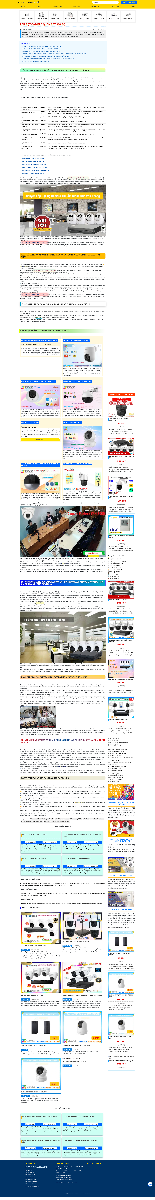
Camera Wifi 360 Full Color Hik (115, 777)
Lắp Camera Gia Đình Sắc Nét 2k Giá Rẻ (33, 945)
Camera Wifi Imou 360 (63, 893)
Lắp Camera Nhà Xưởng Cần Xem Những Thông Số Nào (41, 1141)
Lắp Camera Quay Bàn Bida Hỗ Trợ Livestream (39, 1116)
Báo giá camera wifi (32, 885)
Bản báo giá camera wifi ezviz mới (46, 885)
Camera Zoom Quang (114, 571)
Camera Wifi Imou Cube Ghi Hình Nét (117, 753)
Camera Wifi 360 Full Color (27, 893)
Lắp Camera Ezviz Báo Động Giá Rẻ (117, 766)
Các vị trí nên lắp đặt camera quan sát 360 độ (35, 61)
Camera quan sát (29, 1172)
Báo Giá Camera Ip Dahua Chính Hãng (31, 821)
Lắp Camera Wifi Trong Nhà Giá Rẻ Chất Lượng (46, 893)
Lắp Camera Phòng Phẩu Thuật (115, 746)
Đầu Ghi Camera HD (113, 576)
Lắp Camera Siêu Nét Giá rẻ (27, 903)
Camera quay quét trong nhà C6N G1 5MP (76, 1045)
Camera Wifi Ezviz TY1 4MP (29, 422)
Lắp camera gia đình (30, 1179)
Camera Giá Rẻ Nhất (113, 744)
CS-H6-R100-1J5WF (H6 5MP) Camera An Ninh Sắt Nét (38, 381)
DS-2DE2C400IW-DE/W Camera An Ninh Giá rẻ (77, 464)
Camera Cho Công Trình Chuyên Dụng (117, 749)
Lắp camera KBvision (115, 560)
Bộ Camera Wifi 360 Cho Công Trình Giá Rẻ (76, 942)
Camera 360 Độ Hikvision (114, 781)
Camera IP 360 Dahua (113, 772)
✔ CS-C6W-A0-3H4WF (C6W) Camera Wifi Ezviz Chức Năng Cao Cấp (39, 464)
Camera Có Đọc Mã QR (113, 738)
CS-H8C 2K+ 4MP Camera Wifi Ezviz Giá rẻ (76, 340)
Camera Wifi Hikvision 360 (39, 895)
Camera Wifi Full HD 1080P (114, 755)
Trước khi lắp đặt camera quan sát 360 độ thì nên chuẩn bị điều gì (41, 48)
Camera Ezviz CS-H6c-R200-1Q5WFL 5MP (34, 1092)
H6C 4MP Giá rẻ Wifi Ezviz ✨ (72, 422)
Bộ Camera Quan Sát (115, 558)
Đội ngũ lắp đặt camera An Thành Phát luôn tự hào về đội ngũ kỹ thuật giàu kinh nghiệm (48, 58)
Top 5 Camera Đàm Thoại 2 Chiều (63, 885)
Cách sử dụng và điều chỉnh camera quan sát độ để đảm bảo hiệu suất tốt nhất (45, 56)
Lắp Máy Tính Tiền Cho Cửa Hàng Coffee (79, 1116)
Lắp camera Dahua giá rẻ (116, 563)
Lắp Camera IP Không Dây (115, 569)
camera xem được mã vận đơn (83, 883)
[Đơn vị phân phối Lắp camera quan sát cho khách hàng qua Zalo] (150, 1184)
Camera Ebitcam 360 (93, 893)
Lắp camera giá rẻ (30, 1174)
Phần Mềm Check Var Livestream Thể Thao (121, 803)
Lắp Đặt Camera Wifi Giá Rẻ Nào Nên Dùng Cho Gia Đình (82, 835)
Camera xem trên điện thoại (32, 1186)
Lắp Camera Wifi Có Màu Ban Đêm (78, 893)
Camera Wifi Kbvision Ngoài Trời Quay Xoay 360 (120, 762)
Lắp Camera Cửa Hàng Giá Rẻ (121, 910)
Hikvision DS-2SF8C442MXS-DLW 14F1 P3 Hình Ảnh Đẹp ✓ (39, 340)
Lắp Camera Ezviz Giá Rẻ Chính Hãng (77, 858)
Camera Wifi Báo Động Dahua (115, 768)
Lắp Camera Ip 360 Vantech (115, 770)
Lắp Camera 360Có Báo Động (115, 775)
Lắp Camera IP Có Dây (114, 574)
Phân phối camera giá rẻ (28, 2)
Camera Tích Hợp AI (114, 573)
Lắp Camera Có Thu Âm (114, 567)
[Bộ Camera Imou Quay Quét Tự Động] (73, 1058)
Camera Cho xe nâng (113, 740)
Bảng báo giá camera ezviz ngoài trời (65, 883)
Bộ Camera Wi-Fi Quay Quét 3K (118, 600)
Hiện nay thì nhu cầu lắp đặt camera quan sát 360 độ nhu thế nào (41, 46)
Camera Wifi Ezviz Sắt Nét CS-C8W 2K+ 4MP (77, 381)
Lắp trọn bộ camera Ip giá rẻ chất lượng (92, 903)
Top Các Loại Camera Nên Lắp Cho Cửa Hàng (57, 821)
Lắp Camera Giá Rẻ (115, 565)
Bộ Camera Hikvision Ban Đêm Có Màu (60, 903)
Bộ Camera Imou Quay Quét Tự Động (74, 1061)
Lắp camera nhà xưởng (31, 1184)
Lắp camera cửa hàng (31, 1181)
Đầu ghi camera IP (113, 578)
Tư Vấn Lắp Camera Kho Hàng (121, 875)
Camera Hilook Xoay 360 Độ (115, 779)
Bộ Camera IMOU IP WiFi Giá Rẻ (118, 719)
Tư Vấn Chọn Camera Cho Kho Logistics (118, 742)
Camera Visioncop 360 (113, 774)
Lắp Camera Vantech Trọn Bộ (42, 903)
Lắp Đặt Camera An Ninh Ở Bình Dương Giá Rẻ (69, 819)
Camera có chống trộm (113, 747)
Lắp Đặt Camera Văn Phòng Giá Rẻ (93, 819)
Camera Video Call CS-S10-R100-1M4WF (34, 1045)
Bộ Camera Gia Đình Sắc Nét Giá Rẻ (32, 995)
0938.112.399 (129, 2)
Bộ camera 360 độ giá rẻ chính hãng (121, 679)
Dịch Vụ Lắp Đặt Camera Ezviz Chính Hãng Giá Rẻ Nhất (121, 840)
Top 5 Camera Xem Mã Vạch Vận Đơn (29, 883)
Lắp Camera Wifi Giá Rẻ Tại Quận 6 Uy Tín (42, 819)
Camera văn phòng (30, 1177)
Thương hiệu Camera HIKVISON (118, 561)
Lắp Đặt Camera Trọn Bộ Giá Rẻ (34, 858)
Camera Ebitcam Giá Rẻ (114, 761)
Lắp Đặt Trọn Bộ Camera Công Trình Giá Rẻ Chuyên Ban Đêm (82, 995)
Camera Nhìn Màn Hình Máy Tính (116, 751)
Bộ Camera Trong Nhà (75, 903)
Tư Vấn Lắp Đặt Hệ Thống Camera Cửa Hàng (80, 1140)
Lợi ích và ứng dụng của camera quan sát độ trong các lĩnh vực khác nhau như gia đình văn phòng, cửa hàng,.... (54, 53)
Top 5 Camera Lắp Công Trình (47, 883)
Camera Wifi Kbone (112, 764)
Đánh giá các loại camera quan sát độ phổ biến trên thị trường (41, 51)
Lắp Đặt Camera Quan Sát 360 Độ (34, 835)
